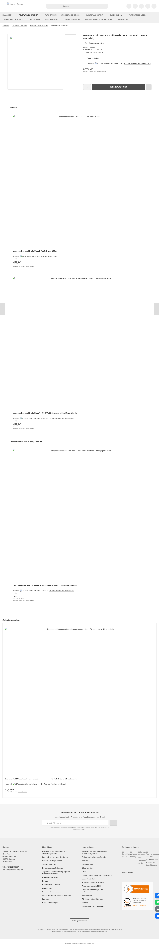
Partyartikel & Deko (137, 15)
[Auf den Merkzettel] (148, 87)
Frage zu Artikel (93, 58)
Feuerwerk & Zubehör (28, 15)
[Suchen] (105, 6)
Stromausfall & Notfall (13, 19)
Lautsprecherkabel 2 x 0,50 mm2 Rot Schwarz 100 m (35, 251)
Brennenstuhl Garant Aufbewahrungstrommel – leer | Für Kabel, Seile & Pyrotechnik (40, 779)
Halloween (7, 15)
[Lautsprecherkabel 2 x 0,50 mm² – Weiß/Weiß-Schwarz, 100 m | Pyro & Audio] (79, 343)
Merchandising (51, 19)
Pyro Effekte (50, 15)
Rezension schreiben (96, 43)
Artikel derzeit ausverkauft (49, 256)
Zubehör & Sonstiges (70, 15)
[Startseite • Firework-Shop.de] (15, 4)
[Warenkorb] (147, 6)
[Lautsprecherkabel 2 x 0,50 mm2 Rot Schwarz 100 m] (79, 181)
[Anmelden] (135, 6)
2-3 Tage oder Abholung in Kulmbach (137, 63)
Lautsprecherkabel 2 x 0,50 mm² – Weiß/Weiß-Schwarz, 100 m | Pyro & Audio (45, 413)
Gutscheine (35, 19)
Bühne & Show (116, 15)
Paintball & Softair (94, 15)
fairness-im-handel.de (139, 905)
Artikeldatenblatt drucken (94, 52)
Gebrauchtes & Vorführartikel (99, 19)
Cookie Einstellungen (50, 903)
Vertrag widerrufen (79, 921)
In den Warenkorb (118, 87)
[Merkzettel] (141, 6)
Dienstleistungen (72, 19)
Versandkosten (101, 71)
